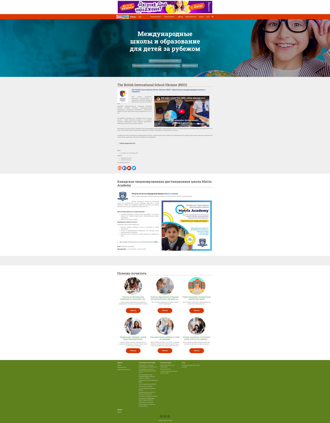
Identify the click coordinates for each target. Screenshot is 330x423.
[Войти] (212, 17)
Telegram (168, 416)
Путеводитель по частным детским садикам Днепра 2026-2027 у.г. (147, 370)
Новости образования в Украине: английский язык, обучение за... (165, 298)
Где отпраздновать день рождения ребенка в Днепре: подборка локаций (147, 376)
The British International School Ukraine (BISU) (165, 61)
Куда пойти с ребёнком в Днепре (148, 396)
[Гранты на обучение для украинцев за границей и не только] (133, 286)
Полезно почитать (190, 65)
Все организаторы (165, 369)
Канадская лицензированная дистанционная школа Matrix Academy (157, 65)
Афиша (180, 17)
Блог (208, 17)
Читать (133, 310)
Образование (169, 17)
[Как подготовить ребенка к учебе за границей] (165, 326)
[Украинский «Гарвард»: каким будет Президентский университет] (133, 326)
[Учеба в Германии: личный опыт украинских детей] (196, 286)
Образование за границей (146, 402)
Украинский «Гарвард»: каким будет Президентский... (133, 338)
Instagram (165, 416)
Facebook (161, 416)
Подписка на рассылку (123, 369)
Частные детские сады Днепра (147, 384)
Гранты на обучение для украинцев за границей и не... (133, 298)
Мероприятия (191, 17)
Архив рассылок (121, 367)
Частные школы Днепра (145, 386)
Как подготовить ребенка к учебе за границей (164, 338)
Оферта (119, 412)
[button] (133, 17)
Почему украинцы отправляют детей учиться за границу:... (196, 338)
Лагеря (201, 17)
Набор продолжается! (127, 143)
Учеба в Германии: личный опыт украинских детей (196, 298)
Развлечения (155, 17)
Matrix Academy (171, 193)
